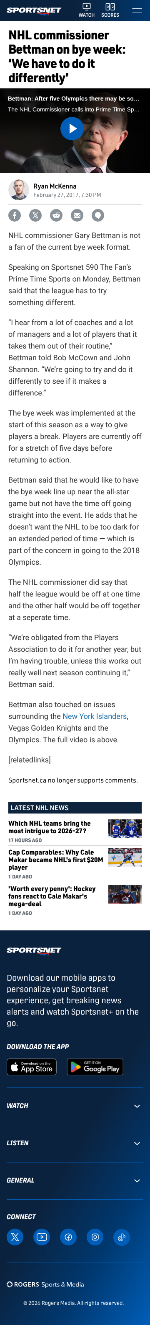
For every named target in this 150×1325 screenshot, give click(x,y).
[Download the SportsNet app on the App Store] (32, 1066)
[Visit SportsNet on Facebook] (68, 1236)
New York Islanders (94, 716)
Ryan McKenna (54, 185)
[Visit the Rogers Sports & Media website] (45, 1284)
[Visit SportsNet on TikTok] (121, 1237)
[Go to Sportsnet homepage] (34, 11)
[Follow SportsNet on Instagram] (95, 1236)
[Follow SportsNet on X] (15, 1236)
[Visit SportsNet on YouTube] (41, 1236)
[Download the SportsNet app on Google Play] (95, 1066)
